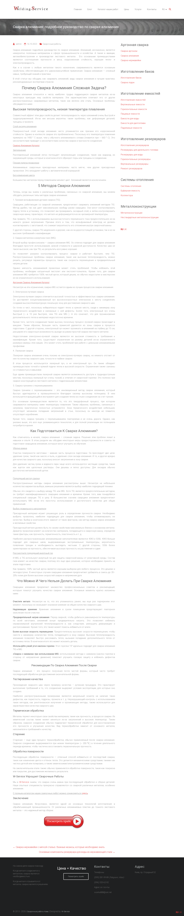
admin (19, 44)
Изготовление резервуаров (135, 145)
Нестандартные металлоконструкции (140, 217)
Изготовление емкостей (133, 100)
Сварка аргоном (129, 51)
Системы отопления (131, 186)
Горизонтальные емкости (134, 109)
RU (163, 9)
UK (125, 229)
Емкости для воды (130, 118)
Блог (89, 9)
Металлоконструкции (131, 213)
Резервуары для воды (132, 154)
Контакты (151, 9)
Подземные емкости (131, 128)
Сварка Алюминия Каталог (26, 145)
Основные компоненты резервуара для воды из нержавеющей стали (77, 852)
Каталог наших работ (108, 9)
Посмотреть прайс (76, 876)
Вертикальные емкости (133, 104)
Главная (78, 9)
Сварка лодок (128, 82)
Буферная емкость (130, 190)
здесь (85, 793)
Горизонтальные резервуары (136, 159)
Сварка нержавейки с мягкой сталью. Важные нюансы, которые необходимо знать (59, 847)
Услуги (138, 9)
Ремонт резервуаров (131, 168)
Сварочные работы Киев (37, 911)
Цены (126, 9)
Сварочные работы (52, 44)
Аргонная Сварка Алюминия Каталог (31, 282)
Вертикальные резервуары (134, 164)
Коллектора (127, 195)
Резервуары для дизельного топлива (139, 150)
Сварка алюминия (130, 55)
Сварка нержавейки (131, 60)
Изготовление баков (131, 77)
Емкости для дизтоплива (133, 123)
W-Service (24, 782)
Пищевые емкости (130, 114)
